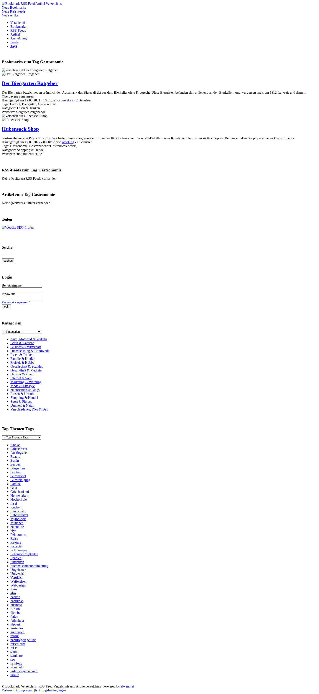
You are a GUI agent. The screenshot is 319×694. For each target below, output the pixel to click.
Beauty (15, 456)
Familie (15, 484)
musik (14, 636)
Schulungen (18, 550)
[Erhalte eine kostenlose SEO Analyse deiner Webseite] (18, 227)
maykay (67, 100)
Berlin (14, 460)
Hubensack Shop (20, 129)
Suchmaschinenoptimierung (29, 566)
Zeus (13, 589)
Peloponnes (18, 534)
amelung (68, 142)
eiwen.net (127, 686)
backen (15, 597)
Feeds (14, 42)
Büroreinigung (20, 480)
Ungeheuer (18, 570)
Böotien (15, 472)
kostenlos (16, 628)
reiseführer (17, 644)
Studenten (17, 562)
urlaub (14, 675)
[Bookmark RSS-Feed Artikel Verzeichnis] (32, 3)
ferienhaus (17, 620)
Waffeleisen (18, 581)
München (16, 523)
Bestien (15, 464)
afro (13, 593)
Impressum (26, 690)
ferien (14, 616)
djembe (15, 612)
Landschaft (18, 511)
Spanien (15, 558)
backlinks (16, 601)
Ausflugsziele (19, 453)
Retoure (15, 542)
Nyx (13, 531)
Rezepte (15, 546)
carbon (15, 609)
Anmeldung (18, 38)
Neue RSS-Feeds (13, 11)
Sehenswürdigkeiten (24, 554)
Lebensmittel (19, 515)
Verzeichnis (18, 22)
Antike (15, 445)
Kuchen (15, 507)
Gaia (13, 488)
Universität (17, 573)
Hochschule (18, 499)
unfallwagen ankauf (24, 671)
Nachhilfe (17, 527)
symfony (16, 663)
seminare (16, 655)
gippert (15, 624)
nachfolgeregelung (23, 640)
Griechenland (19, 492)
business (16, 605)
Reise (14, 538)
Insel (13, 503)
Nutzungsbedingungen (50, 690)
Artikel (15, 34)
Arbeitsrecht (18, 449)
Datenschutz (10, 690)
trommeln (16, 667)
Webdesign (18, 585)
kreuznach (17, 632)
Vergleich (16, 577)
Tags (13, 46)
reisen (14, 648)
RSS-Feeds (18, 30)
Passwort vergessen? (16, 302)
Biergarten (17, 468)
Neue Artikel (10, 15)
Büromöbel (18, 476)
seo (12, 659)
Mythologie (18, 519)
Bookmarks (18, 26)
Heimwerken (19, 495)
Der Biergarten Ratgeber (30, 83)
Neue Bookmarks (14, 7)
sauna (14, 651)
